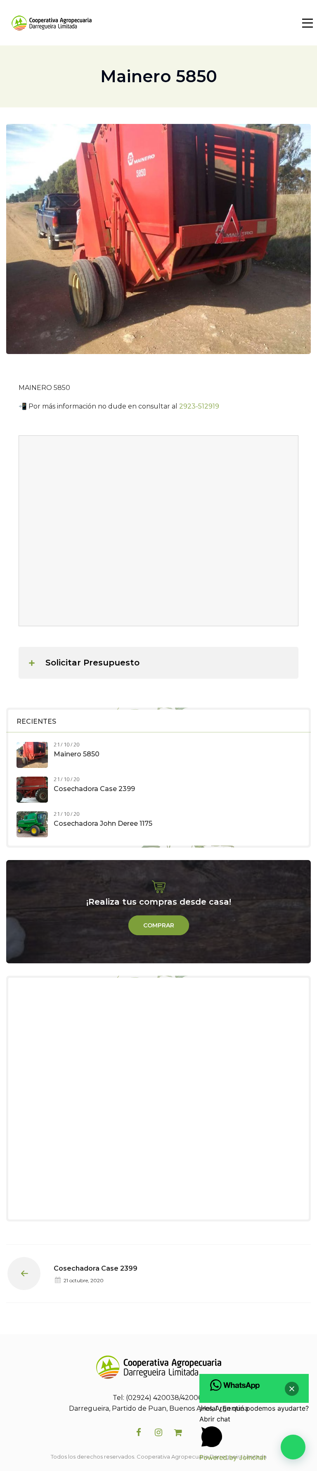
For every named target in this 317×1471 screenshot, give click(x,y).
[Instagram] (158, 1432)
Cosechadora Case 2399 (94, 789)
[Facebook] (139, 1432)
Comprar (158, 925)
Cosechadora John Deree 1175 (103, 823)
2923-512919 (199, 406)
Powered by (232, 1457)
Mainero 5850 (76, 754)
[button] (293, 1447)
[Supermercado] (178, 1432)
